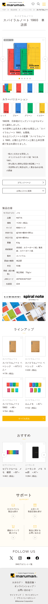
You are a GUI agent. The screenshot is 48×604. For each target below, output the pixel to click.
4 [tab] (27, 78)
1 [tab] (19, 78)
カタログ (16, 582)
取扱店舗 (29, 582)
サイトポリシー (31, 595)
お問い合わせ (24, 590)
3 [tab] (24, 78)
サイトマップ (15, 595)
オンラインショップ (24, 586)
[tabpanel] (24, 59)
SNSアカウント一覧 (23, 564)
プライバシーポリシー (26, 598)
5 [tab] (30, 78)
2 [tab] (22, 78)
